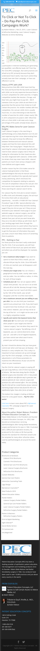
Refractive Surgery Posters (13, 516)
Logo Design (6, 485)
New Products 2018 (9, 491)
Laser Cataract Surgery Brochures (16, 468)
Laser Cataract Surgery (27, 32)
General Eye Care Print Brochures (15, 465)
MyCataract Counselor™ (10, 488)
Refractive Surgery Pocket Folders (15, 510)
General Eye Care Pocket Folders (15, 504)
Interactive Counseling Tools (12, 481)
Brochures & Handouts (10, 456)
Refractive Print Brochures (13, 471)
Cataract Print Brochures (12, 458)
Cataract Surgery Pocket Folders (15, 500)
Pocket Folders (7, 498)
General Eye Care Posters (11, 478)
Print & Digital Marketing (11, 519)
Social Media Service (9, 526)
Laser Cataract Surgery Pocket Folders (17, 507)
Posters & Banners (8, 513)
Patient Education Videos (11, 494)
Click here (5, 403)
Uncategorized (7, 532)
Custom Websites (8, 475)
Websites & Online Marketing (12, 35)
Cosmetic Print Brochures (13, 461)
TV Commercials (7, 529)
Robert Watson (9, 30)
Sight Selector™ (7, 523)
